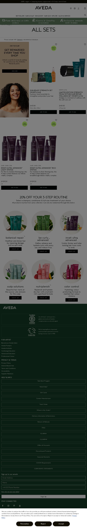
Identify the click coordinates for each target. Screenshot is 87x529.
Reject (43, 524)
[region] (43, 518)
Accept (61, 524)
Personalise (24, 524)
